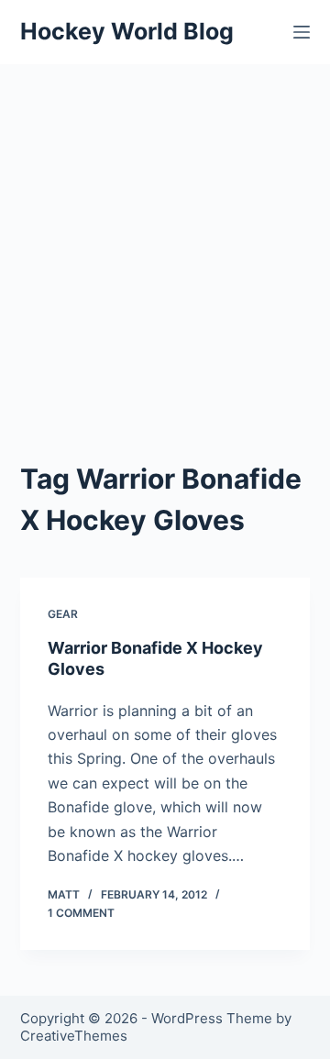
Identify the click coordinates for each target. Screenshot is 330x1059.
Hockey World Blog (127, 31)
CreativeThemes (73, 1035)
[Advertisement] (165, 238)
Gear (63, 614)
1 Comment (81, 913)
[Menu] (301, 32)
